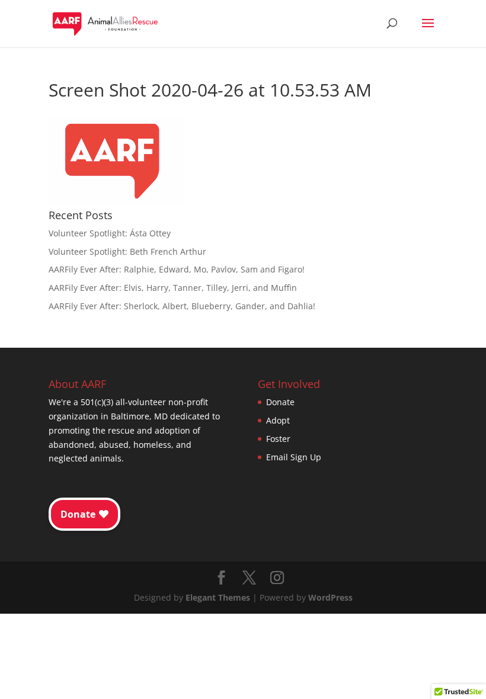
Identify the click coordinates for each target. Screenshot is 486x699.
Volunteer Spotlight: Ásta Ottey (110, 233)
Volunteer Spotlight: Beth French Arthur (127, 251)
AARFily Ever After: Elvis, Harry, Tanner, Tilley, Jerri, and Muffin (173, 287)
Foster (278, 438)
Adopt (278, 420)
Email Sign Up (293, 457)
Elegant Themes (218, 597)
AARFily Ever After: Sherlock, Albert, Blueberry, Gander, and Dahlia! (182, 306)
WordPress (330, 597)
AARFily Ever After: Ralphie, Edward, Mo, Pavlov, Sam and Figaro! (177, 269)
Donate (280, 402)
